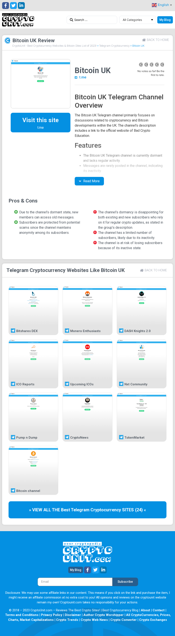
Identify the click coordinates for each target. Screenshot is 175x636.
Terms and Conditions (21, 615)
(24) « (140, 509)
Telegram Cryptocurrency (114, 45)
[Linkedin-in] (21, 5)
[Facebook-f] (5, 5)
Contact (159, 610)
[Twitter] (13, 5)
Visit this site (40, 120)
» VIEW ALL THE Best (50, 509)
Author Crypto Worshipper (103, 615)
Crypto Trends (67, 620)
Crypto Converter (123, 620)
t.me (82, 77)
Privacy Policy (51, 615)
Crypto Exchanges (153, 620)
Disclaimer (73, 615)
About (145, 610)
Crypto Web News (94, 620)
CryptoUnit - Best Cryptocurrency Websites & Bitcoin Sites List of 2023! (54, 45)
